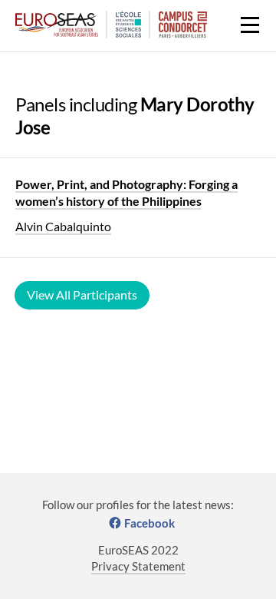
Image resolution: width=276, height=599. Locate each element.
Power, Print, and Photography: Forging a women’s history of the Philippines (126, 192)
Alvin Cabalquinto (63, 226)
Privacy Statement (138, 566)
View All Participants (82, 294)
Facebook (149, 523)
